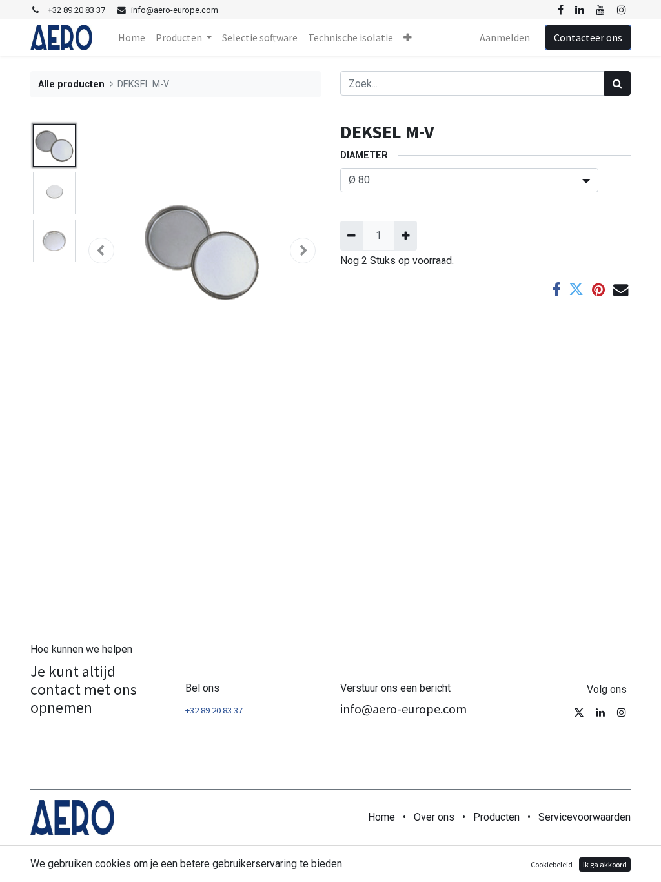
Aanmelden (505, 37)
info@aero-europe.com (403, 709)
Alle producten (71, 84)
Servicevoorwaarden (584, 817)
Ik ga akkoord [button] (605, 864)
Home (381, 817)
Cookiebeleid (552, 864)
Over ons (434, 817)
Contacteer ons (588, 37)
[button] (407, 37)
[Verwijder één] (351, 236)
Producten (496, 817)
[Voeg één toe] (405, 236)
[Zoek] (617, 83)
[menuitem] (131, 37)
